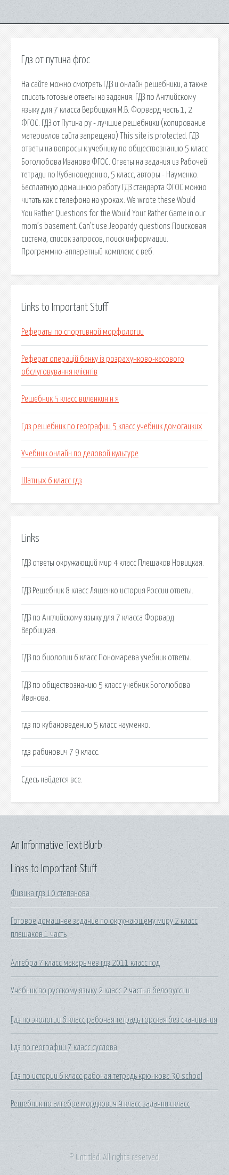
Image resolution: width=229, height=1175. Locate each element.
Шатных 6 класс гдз (51, 480)
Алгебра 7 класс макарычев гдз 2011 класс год (85, 963)
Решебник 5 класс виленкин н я (70, 399)
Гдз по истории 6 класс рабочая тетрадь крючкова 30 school (106, 1076)
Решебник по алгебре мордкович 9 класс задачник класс (100, 1104)
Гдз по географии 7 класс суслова (64, 1047)
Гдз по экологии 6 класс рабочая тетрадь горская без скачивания (114, 1020)
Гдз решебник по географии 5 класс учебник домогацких (111, 426)
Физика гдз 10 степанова (50, 893)
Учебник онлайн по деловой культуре (79, 453)
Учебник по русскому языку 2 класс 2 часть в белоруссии (100, 990)
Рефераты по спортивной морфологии (82, 332)
